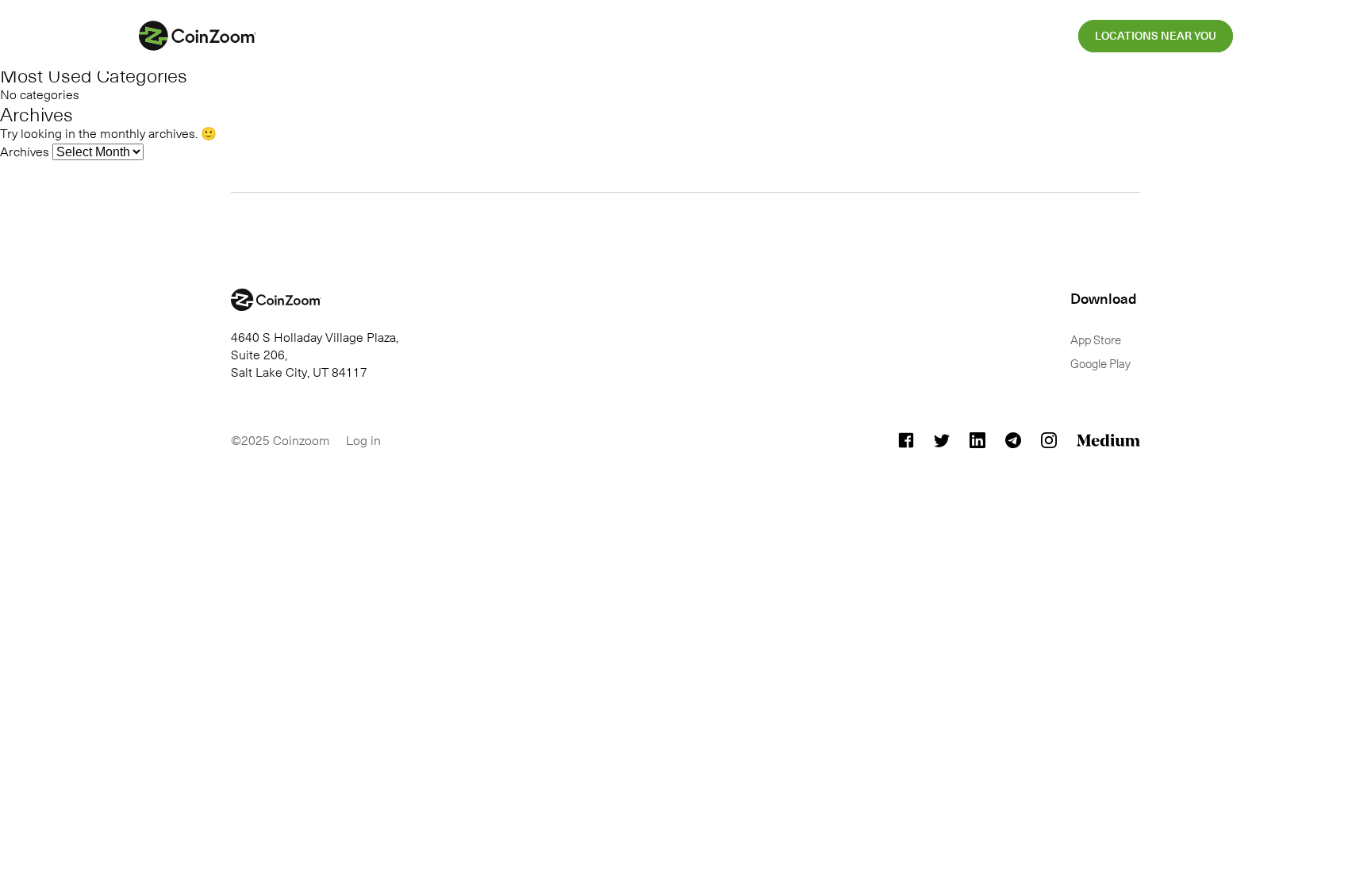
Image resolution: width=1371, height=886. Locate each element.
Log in (363, 439)
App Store (1095, 339)
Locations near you (1155, 36)
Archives (24, 150)
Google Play (1100, 363)
